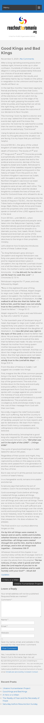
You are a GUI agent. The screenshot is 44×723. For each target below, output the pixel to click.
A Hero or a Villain (10, 580)
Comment (6, 599)
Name (4, 620)
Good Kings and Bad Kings (15, 691)
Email (4, 626)
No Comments (27, 59)
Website (5, 633)
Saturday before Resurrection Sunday (20, 704)
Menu (6, 7)
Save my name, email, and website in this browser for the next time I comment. (20, 643)
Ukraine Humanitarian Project (28, 583)
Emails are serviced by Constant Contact (22, 672)
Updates (5, 575)
